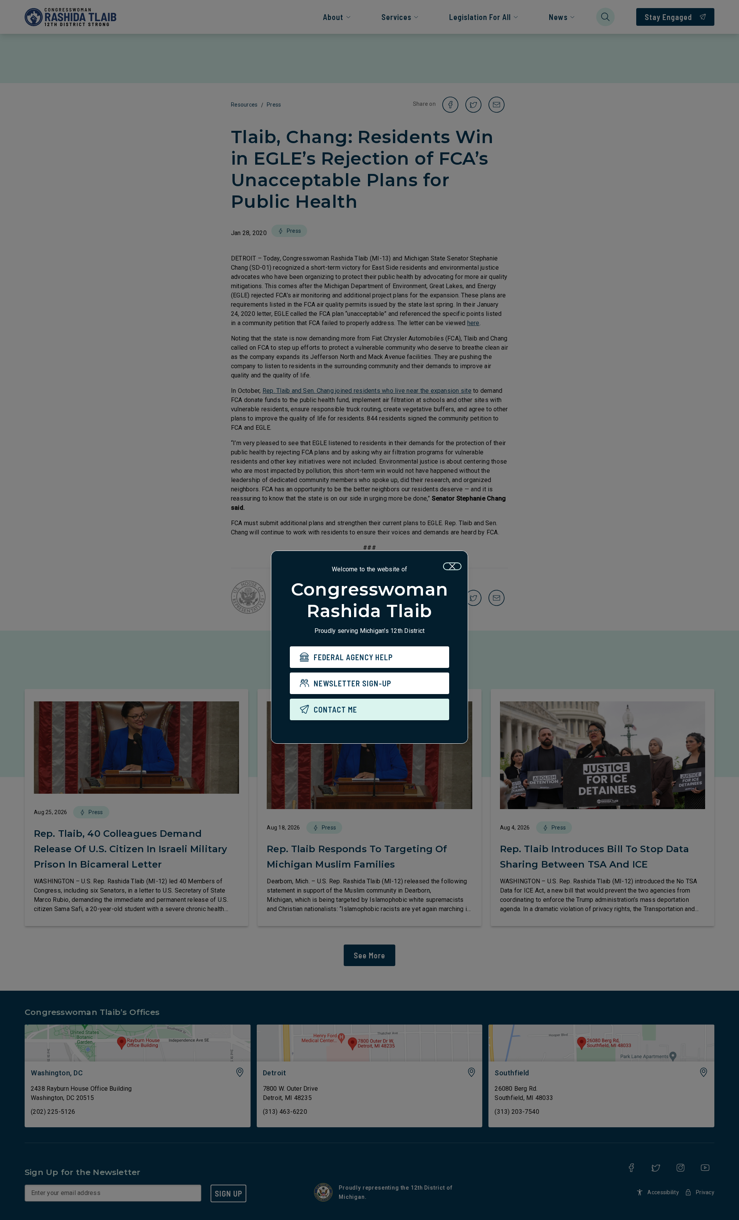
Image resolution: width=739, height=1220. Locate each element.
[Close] (452, 566)
